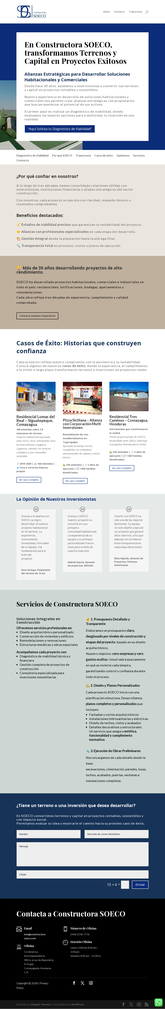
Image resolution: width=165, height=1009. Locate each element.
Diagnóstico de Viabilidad (32, 155)
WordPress (77, 1004)
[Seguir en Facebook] (74, 983)
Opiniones (123, 155)
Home (106, 12)
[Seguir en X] (82, 983)
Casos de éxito (103, 155)
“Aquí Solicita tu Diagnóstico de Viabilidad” (60, 129)
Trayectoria (135, 12)
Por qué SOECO (62, 155)
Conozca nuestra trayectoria (37, 316)
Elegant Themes (40, 1004)
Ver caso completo (29, 479)
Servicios (139, 155)
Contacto (119, 12)
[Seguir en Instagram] (90, 983)
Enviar (140, 884)
